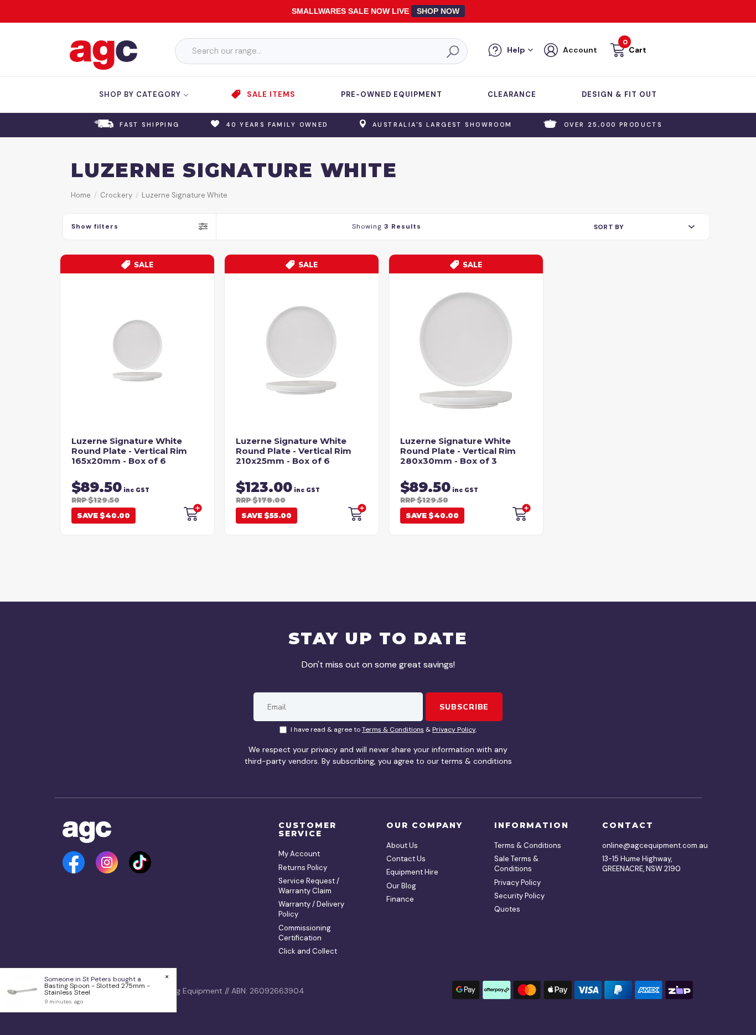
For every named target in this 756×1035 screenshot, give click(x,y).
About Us (402, 845)
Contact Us (406, 858)
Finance (400, 899)
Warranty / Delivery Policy (311, 909)
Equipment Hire (412, 872)
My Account (299, 853)
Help (516, 50)
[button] (627, 51)
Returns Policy (302, 867)
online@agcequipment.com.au (643, 845)
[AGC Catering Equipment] (103, 54)
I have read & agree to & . (384, 729)
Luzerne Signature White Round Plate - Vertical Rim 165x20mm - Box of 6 (129, 451)
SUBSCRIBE (464, 707)
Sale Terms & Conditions (516, 863)
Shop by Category (141, 94)
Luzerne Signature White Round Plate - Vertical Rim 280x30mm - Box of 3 (458, 451)
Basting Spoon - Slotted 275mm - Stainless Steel (97, 989)
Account (580, 50)
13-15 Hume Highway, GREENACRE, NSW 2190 (641, 863)
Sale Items (271, 94)
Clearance (512, 94)
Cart (637, 50)
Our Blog (401, 886)
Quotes (507, 909)
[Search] (452, 51)
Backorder (192, 512)
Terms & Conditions (393, 729)
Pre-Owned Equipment (391, 94)
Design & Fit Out (619, 94)
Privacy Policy (453, 729)
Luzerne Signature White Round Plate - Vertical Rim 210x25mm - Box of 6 (293, 451)
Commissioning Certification (304, 933)
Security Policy (519, 896)
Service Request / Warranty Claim (308, 886)
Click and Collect (307, 951)
